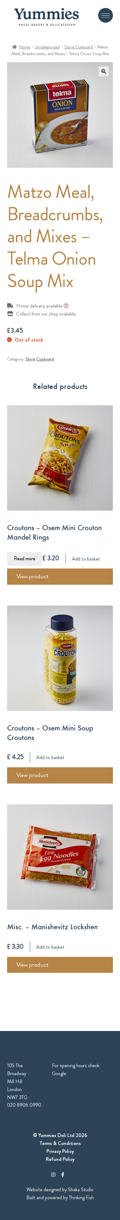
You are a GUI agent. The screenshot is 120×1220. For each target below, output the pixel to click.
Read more (24, 558)
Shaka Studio (81, 1189)
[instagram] (53, 1174)
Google (59, 1073)
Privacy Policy (60, 1151)
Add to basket (86, 558)
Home (24, 47)
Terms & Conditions (60, 1143)
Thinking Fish (81, 1197)
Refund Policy (60, 1159)
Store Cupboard (78, 47)
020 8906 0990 (24, 1105)
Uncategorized (47, 47)
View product (32, 576)
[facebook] (62, 1174)
